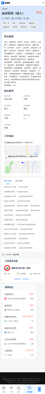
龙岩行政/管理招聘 (23, 243)
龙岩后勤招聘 (35, 206)
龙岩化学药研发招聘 (11, 229)
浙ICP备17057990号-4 (34, 379)
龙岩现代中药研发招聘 (23, 215)
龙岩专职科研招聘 (21, 210)
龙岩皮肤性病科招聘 (26, 196)
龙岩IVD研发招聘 (21, 220)
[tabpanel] (22, 218)
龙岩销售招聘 (23, 239)
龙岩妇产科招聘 (9, 201)
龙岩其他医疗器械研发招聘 (26, 224)
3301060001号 (33, 382)
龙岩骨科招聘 (8, 215)
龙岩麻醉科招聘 (9, 224)
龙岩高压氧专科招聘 (26, 248)
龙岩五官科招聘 (9, 243)
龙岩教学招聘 (8, 220)
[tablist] (22, 181)
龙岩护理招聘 (8, 210)
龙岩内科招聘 (35, 210)
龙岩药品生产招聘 (10, 187)
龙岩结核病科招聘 (10, 239)
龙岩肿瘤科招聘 (9, 192)
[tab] (7, 180)
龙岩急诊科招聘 (22, 192)
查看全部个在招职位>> (22, 279)
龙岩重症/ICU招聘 (10, 234)
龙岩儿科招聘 (23, 187)
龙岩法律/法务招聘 (23, 201)
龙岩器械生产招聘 (10, 196)
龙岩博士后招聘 (22, 206)
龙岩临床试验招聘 (26, 229)
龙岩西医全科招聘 (10, 248)
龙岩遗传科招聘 (9, 206)
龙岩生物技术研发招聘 (26, 234)
